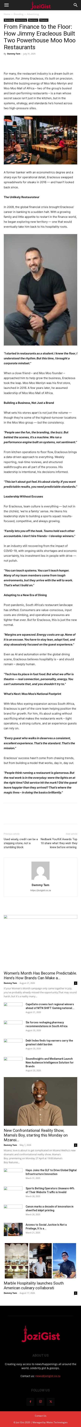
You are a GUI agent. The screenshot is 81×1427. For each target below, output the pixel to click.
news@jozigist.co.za (47, 1376)
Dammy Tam (13, 53)
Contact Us (40, 1415)
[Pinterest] (25, 62)
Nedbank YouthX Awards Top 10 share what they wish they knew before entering (59, 843)
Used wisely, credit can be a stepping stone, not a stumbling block (21, 843)
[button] (6, 5)
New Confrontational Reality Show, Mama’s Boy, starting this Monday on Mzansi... (36, 1135)
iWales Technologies (57, 1422)
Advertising (33, 14)
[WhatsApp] (33, 62)
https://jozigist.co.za (40, 890)
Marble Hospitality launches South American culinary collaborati (34, 1285)
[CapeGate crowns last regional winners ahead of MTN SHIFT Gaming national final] (13, 1009)
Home (7, 14)
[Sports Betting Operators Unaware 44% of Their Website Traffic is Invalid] (13, 1193)
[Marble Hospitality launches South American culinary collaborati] (40, 1260)
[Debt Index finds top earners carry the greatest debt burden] (13, 1045)
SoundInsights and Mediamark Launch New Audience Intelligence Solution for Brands (50, 1062)
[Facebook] (7, 62)
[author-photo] (40, 879)
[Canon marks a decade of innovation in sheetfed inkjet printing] (13, 1211)
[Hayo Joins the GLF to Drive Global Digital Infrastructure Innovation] (13, 1175)
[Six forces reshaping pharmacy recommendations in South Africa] (13, 1027)
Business (33, 20)
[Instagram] (40, 1401)
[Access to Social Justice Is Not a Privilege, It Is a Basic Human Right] (13, 1229)
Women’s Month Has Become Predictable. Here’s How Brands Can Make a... (40, 975)
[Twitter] (16, 62)
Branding (18, 14)
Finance (43, 20)
